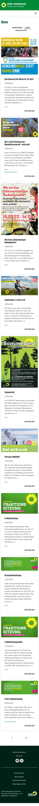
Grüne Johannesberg (16, 4)
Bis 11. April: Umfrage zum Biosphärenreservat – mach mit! (17, 143)
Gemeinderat (17, 28)
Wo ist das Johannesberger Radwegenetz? (15, 241)
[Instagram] (22, 761)
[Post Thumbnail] (19, 56)
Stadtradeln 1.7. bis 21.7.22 (15, 300)
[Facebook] (17, 761)
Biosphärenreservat (11, 172)
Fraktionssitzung (11, 518)
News (28, 28)
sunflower (16, 793)
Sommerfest (9, 392)
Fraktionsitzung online (13, 642)
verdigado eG (13, 796)
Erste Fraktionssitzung (13, 699)
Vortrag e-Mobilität (12, 457)
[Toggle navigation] (36, 13)
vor (26, 738)
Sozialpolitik (21, 30)
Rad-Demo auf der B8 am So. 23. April (19, 79)
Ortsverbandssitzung (13, 575)
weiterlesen (29, 111)
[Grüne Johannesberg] (3, 5)
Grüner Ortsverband (15, 6)
